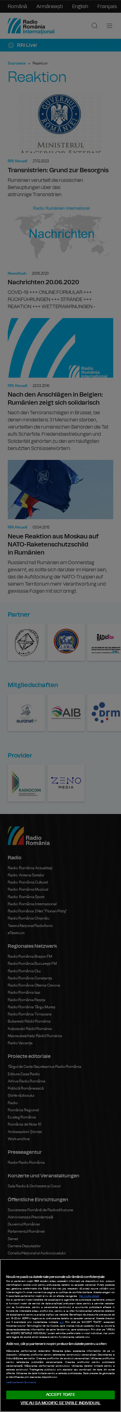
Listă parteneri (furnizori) (21, 1382)
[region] (60, 1335)
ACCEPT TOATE (60, 1395)
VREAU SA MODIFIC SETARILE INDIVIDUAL (60, 1403)
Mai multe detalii (89, 1296)
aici (62, 1322)
